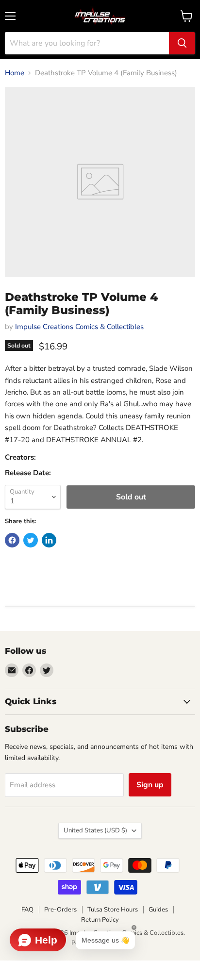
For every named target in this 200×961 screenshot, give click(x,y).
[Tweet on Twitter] (30, 540)
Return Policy (100, 919)
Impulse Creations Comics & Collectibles (79, 326)
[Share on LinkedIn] (49, 540)
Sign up (150, 784)
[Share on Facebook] (12, 540)
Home (14, 73)
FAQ (27, 909)
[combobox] (87, 43)
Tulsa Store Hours (112, 909)
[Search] (182, 43)
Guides (158, 909)
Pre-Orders (60, 909)
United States (95, 830)
